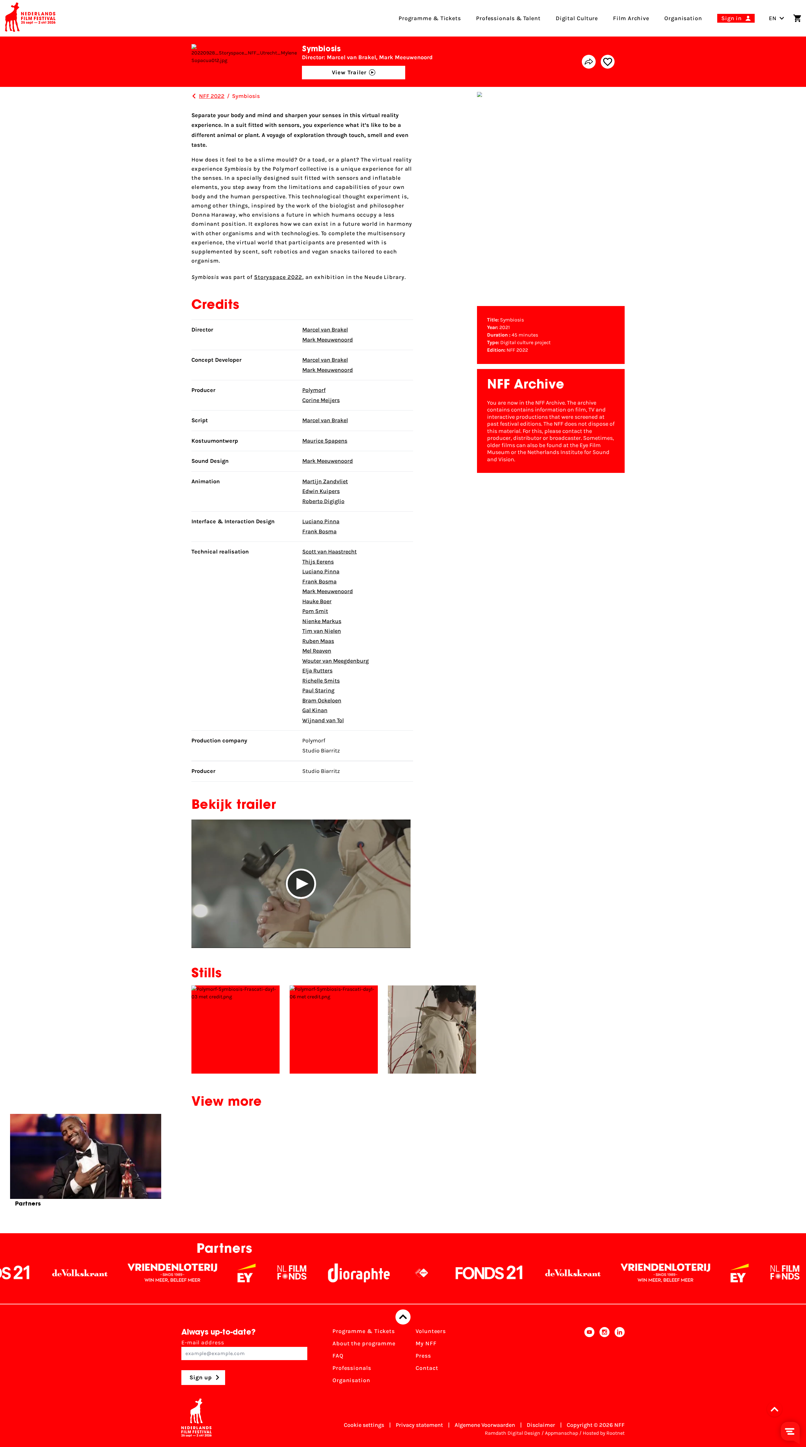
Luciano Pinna (320, 521)
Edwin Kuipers (321, 491)
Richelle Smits (321, 680)
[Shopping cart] (797, 18)
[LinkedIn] (620, 1357)
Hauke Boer (317, 601)
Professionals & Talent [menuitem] (508, 18)
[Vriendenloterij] (102, 1272)
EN (773, 18)
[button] (301, 884)
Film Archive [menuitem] (631, 18)
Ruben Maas (318, 641)
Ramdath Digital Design (512, 1433)
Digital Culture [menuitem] (577, 18)
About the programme (363, 1343)
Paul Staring (318, 690)
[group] (85, 1163)
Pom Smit (315, 611)
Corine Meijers (321, 400)
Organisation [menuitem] (683, 18)
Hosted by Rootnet (604, 1433)
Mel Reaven (316, 650)
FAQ (337, 1355)
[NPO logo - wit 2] (351, 1272)
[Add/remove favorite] (608, 62)
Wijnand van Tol (323, 720)
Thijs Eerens (318, 561)
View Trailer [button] (349, 72)
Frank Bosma (319, 531)
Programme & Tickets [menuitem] (430, 18)
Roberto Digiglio (323, 501)
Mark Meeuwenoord (327, 339)
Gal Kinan (314, 710)
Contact (427, 1368)
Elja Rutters (317, 670)
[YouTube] (589, 1357)
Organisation (351, 1380)
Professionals (351, 1368)
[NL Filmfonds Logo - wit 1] (221, 1272)
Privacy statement (419, 1424)
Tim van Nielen (321, 630)
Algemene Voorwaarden (485, 1424)
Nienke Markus (321, 621)
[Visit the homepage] (30, 18)
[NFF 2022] (193, 96)
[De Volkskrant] (502, 1272)
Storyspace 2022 (278, 277)
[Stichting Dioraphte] (288, 1272)
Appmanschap (561, 1433)
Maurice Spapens (324, 440)
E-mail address (202, 1342)
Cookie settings (364, 1424)
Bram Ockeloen (321, 700)
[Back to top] (403, 1317)
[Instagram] (604, 1357)
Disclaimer (541, 1424)
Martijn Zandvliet (325, 481)
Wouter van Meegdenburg (335, 660)
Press (423, 1355)
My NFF (426, 1343)
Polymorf (314, 390)
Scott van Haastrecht (329, 551)
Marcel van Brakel (325, 329)
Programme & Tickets (363, 1331)
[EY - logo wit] (176, 1272)
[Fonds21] (419, 1272)
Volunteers (431, 1331)
